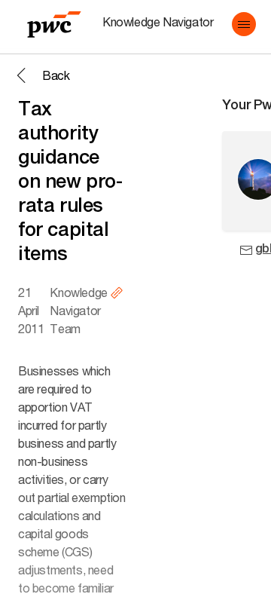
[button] (244, 24)
